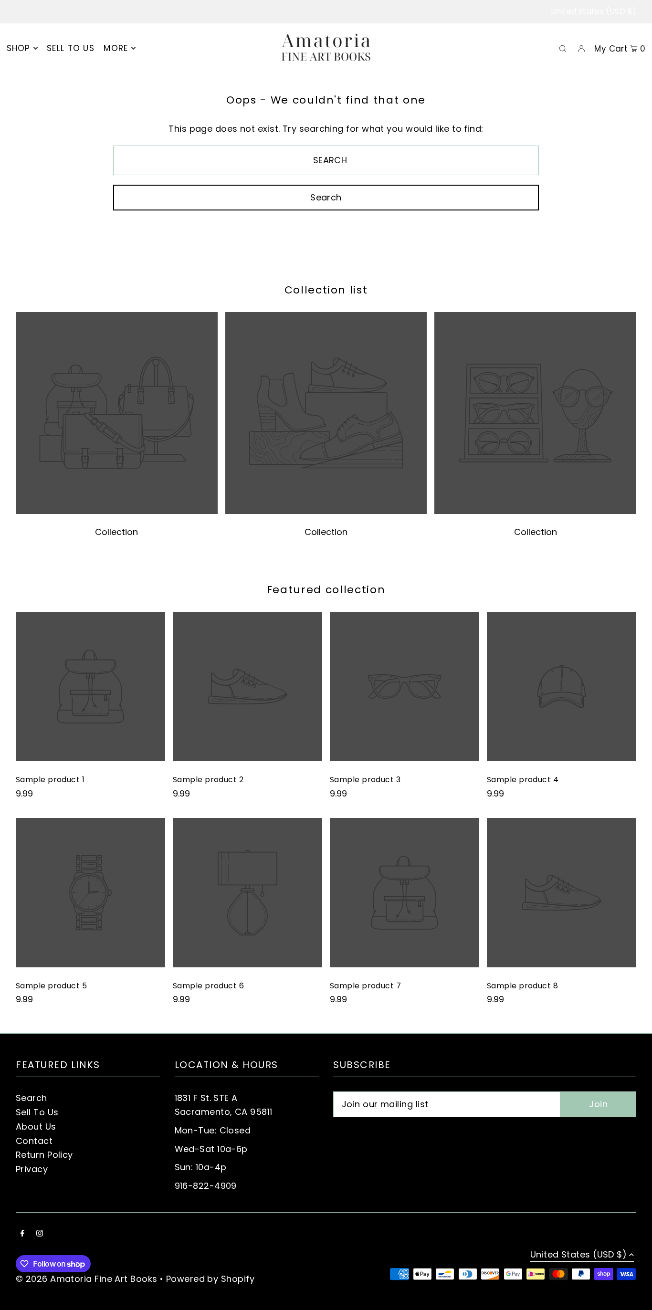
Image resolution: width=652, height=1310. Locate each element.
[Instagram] (39, 1234)
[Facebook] (22, 1234)
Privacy (32, 1169)
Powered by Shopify (210, 1279)
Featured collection (326, 589)
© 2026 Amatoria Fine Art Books (87, 1279)
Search (31, 1098)
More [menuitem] (116, 48)
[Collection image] (117, 511)
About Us (36, 1126)
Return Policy (44, 1155)
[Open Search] (563, 48)
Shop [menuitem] (19, 48)
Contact (34, 1141)
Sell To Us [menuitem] (71, 48)
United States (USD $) (593, 11)
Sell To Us (37, 1112)
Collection (116, 532)
